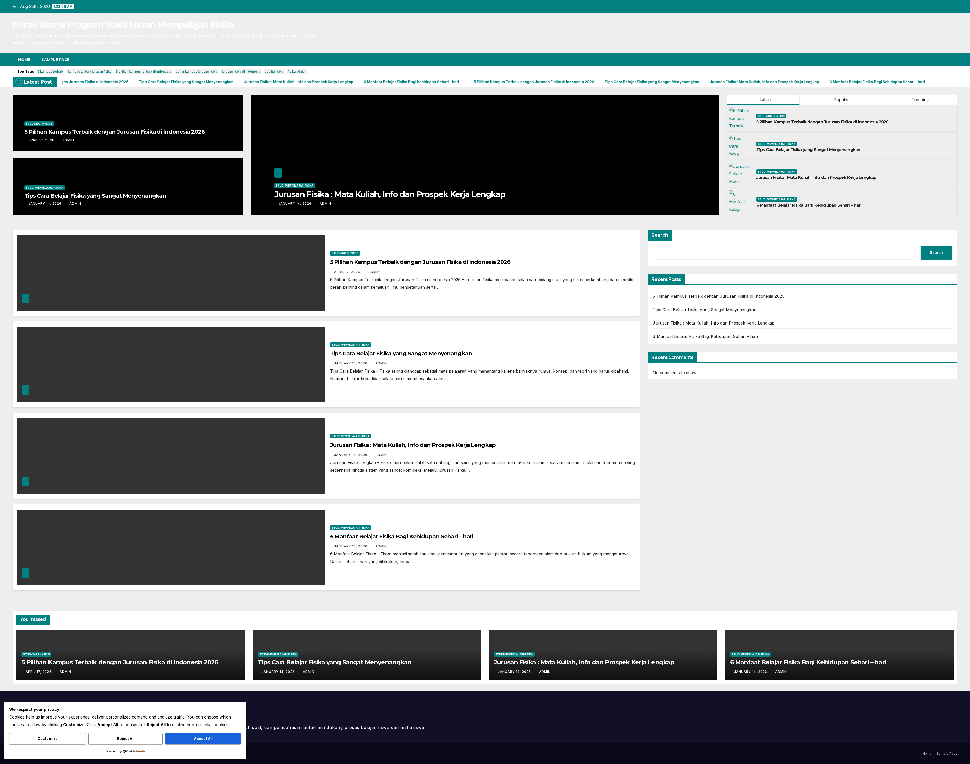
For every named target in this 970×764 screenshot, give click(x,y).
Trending (919, 99)
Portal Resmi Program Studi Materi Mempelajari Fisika (124, 24)
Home (24, 59)
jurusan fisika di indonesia (241, 71)
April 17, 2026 (41, 140)
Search (659, 235)
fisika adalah (297, 71)
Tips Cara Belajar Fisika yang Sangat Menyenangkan (95, 195)
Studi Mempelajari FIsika (44, 187)
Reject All (125, 738)
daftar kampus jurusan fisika (196, 71)
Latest (765, 99)
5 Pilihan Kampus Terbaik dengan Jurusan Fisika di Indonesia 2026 (114, 131)
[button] (944, 59)
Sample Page (55, 59)
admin (68, 140)
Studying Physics (39, 123)
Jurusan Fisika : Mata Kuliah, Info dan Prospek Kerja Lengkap (816, 177)
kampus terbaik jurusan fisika (89, 71)
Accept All (203, 738)
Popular (840, 99)
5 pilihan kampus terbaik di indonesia (143, 71)
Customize (48, 738)
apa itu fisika (274, 71)
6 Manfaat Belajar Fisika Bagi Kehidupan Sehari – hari (374, 194)
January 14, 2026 (45, 203)
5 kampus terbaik (50, 71)
